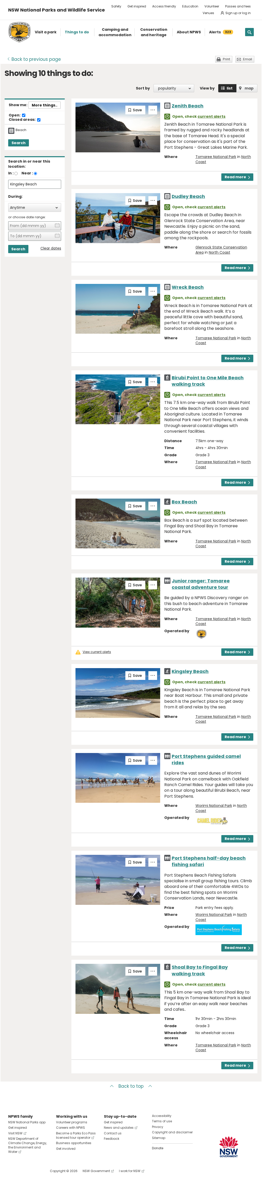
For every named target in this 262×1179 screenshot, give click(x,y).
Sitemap (158, 1138)
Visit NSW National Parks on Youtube (35, 1171)
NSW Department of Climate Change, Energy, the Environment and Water (27, 1145)
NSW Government (96, 1171)
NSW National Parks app (27, 1122)
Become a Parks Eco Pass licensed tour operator (76, 1135)
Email (247, 59)
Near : (27, 173)
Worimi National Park (213, 805)
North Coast (219, 252)
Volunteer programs (71, 1122)
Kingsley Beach (190, 671)
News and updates (119, 1127)
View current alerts (97, 652)
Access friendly (164, 6)
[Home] (19, 32)
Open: (15, 115)
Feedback (111, 1138)
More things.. (44, 105)
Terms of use (162, 1121)
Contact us (113, 1133)
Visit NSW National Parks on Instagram (24, 1171)
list (230, 88)
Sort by (143, 88)
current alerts (211, 116)
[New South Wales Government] (228, 1146)
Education (190, 6)
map (249, 88)
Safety (116, 6)
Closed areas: (22, 119)
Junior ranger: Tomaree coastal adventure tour (201, 584)
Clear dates (50, 248)
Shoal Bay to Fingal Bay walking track (200, 970)
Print (226, 59)
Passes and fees (238, 6)
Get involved (65, 1148)
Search (19, 142)
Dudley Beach (188, 196)
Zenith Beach (187, 106)
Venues (208, 13)
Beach (21, 130)
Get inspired (136, 6)
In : (11, 173)
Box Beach (184, 502)
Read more (235, 177)
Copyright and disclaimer (172, 1132)
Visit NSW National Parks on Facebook (13, 1171)
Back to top (131, 1086)
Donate (157, 1148)
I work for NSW (129, 1171)
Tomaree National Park (215, 156)
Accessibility (161, 1116)
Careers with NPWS (70, 1127)
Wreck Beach (188, 287)
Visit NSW (15, 1133)
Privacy (157, 1127)
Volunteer (211, 6)
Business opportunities (73, 1143)
